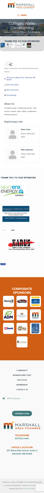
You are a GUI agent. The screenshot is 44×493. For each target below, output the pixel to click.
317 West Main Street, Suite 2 (22, 450)
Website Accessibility (31, 485)
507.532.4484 (22, 438)
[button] (23, 406)
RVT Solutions (29, 489)
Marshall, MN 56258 (22, 454)
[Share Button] (9, 64)
